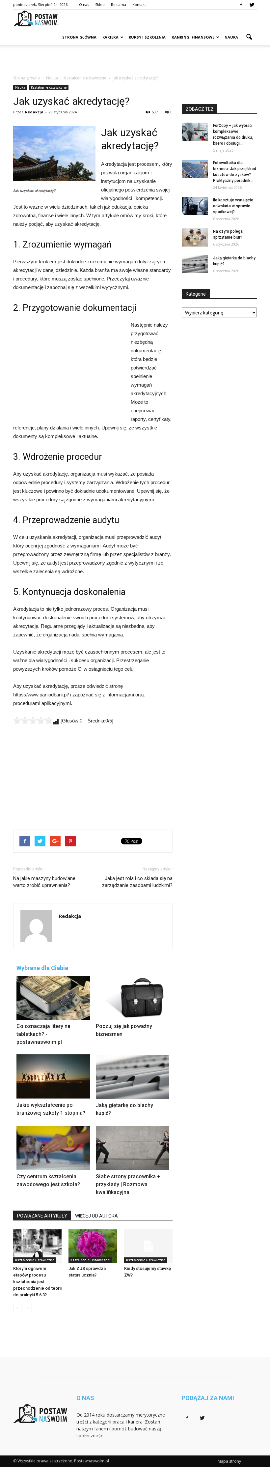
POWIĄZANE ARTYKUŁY (42, 1215)
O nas (84, 4)
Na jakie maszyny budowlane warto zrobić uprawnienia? (44, 881)
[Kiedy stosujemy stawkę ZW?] (148, 1246)
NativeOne (93, 1206)
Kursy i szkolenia (147, 37)
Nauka (231, 37)
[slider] (33, 720)
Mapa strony (229, 1461)
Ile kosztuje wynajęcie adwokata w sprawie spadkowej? (233, 206)
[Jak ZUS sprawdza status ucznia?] (92, 1246)
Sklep (100, 4)
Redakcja (34, 111)
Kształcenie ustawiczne (49, 87)
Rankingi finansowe (193, 37)
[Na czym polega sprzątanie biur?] (195, 237)
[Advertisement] (135, 60)
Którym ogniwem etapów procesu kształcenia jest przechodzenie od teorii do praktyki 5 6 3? (37, 1281)
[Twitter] (252, 4)
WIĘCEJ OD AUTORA (96, 1215)
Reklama (118, 4)
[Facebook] (241, 4)
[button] (249, 37)
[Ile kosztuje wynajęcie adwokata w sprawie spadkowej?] (195, 206)
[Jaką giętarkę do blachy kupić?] (195, 264)
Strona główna (79, 37)
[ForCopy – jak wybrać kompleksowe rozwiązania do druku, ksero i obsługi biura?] (195, 132)
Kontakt (139, 4)
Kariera (110, 37)
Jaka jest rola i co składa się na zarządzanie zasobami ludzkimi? (137, 881)
